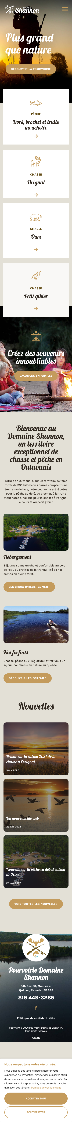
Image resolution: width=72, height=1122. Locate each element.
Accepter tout (36, 1098)
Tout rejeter (36, 1112)
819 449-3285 (36, 997)
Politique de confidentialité (46, 1087)
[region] (36, 1090)
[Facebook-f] (36, 1008)
